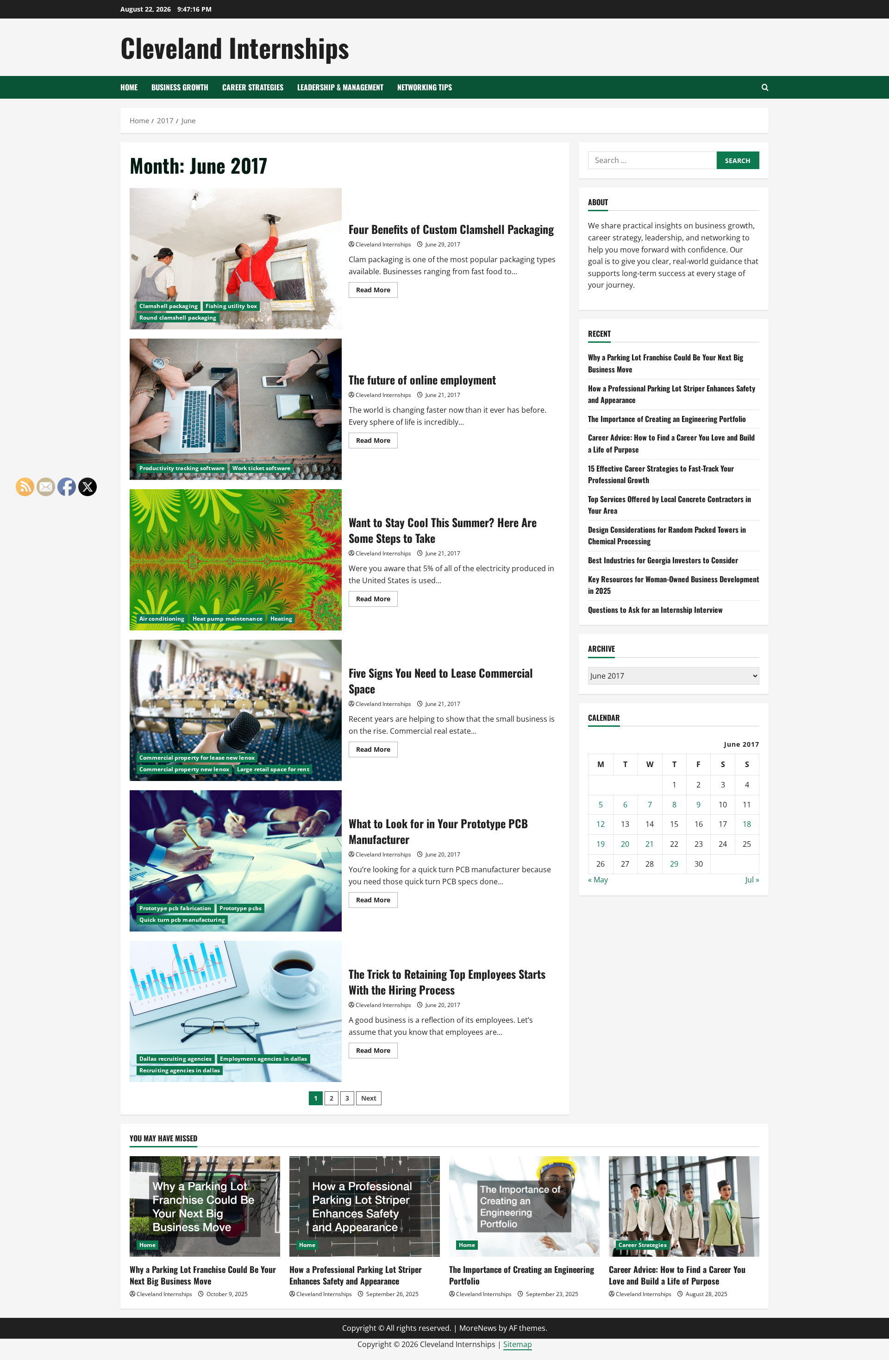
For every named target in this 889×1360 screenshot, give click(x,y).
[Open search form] (765, 87)
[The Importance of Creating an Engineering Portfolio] (524, 1206)
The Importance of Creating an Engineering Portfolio (667, 418)
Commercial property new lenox (184, 769)
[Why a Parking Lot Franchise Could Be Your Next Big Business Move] (205, 1206)
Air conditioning (162, 619)
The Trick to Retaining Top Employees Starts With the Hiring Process (236, 1011)
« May (598, 880)
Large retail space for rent (273, 769)
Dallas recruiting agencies (175, 1059)
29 (674, 864)
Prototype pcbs (240, 908)
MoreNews (478, 1328)
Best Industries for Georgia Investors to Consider (663, 560)
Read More (377, 291)
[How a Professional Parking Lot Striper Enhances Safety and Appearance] (364, 1206)
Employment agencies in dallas (263, 1059)
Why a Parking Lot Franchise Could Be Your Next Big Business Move (203, 1275)
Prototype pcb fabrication (175, 908)
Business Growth (179, 87)
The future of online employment (236, 409)
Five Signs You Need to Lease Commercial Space (236, 710)
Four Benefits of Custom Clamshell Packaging (236, 258)
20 (625, 844)
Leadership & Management (340, 87)
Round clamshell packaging (178, 317)
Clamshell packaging (168, 306)
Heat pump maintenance (228, 619)
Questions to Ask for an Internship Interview (655, 609)
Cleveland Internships (234, 47)
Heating (281, 619)
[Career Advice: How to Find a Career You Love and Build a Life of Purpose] (684, 1206)
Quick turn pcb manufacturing (182, 920)
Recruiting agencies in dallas (179, 1070)
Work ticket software (261, 468)
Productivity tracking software (182, 468)
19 (600, 844)
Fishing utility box (231, 306)
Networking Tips (424, 87)
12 (600, 824)
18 (747, 824)
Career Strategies (252, 87)
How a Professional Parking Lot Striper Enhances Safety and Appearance (355, 1275)
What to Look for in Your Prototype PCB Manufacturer (236, 861)
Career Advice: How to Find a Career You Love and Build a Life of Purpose (677, 1275)
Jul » (752, 880)
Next (368, 1098)
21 (649, 844)
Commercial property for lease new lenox (197, 758)
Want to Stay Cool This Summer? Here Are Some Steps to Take (236, 559)
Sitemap (517, 1344)
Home (129, 87)
